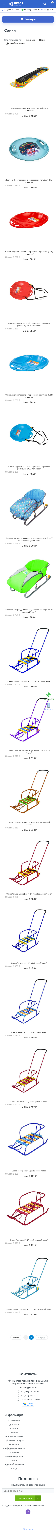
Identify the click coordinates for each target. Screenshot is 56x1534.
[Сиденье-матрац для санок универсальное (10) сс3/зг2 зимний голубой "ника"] (29, 507)
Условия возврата (14, 1436)
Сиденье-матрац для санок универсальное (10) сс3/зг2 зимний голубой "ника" (29, 539)
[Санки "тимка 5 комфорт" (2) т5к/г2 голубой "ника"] (29, 1278)
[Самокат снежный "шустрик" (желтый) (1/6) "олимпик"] (29, 77)
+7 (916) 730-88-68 (32, 10)
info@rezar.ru (49, 10)
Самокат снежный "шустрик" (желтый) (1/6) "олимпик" (29, 109)
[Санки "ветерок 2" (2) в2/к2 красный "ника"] (29, 1070)
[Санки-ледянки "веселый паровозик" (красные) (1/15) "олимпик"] (29, 220)
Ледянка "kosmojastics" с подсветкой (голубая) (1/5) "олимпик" (29, 181)
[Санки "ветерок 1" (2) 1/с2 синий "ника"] (29, 1139)
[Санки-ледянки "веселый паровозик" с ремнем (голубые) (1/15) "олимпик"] (29, 435)
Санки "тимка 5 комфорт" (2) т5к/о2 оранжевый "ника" (29, 823)
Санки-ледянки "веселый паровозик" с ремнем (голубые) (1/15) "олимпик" (29, 467)
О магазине (14, 1420)
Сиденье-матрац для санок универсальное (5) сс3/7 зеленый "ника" (29, 611)
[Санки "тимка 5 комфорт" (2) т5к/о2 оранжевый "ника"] (29, 791)
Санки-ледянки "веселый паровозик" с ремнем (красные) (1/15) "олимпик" (29, 324)
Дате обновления (15, 43)
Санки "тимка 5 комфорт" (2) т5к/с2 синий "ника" (29, 681)
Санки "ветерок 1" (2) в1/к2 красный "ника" (29, 1240)
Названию (30, 40)
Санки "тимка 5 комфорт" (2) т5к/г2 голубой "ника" (29, 1309)
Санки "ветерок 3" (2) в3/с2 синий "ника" (29, 963)
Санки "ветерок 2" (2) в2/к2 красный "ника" (29, 1102)
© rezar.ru (28, 1529)
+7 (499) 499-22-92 (12, 10)
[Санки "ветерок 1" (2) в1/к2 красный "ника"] (29, 1209)
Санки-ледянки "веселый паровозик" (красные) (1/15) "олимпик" (29, 253)
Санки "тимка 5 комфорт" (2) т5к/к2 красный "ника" (29, 894)
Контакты (14, 1452)
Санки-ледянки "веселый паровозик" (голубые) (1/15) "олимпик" (29, 396)
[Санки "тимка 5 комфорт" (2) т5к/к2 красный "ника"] (29, 863)
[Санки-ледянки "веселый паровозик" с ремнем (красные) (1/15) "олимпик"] (29, 292)
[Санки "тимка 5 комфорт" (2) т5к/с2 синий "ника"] (29, 650)
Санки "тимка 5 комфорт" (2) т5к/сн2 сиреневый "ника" (29, 752)
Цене (42, 40)
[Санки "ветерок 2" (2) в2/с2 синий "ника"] (29, 1001)
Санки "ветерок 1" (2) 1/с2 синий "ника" (29, 1171)
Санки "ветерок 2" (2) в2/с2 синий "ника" (29, 1032)
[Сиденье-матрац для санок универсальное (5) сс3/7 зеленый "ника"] (29, 578)
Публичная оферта (14, 1440)
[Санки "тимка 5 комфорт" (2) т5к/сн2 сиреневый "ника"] (29, 719)
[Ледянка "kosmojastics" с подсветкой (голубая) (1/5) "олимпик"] (29, 149)
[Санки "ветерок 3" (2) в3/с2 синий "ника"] (29, 932)
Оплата (14, 1428)
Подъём (14, 1432)
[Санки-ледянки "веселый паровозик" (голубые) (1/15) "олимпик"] (29, 364)
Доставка (14, 1424)
